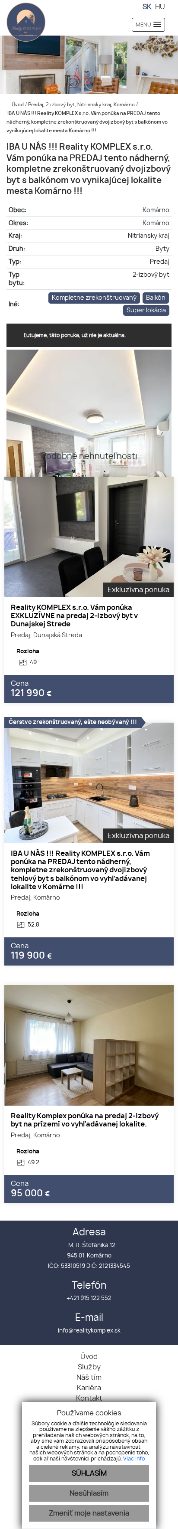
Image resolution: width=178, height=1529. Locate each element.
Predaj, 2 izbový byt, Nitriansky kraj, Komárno (82, 104)
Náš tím (89, 1377)
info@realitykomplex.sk (89, 1331)
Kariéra (89, 1388)
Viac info (134, 1458)
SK (147, 6)
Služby (89, 1367)
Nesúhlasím (89, 1493)
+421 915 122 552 (89, 1298)
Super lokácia (146, 310)
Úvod (17, 104)
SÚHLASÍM (89, 1473)
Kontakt (89, 1398)
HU (160, 6)
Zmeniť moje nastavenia (89, 1513)
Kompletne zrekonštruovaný (94, 298)
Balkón (155, 298)
